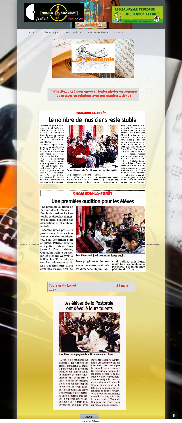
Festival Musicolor (73, 32)
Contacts (118, 32)
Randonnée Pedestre (98, 32)
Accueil (32, 32)
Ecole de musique (50, 32)
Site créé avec (87, 421)
